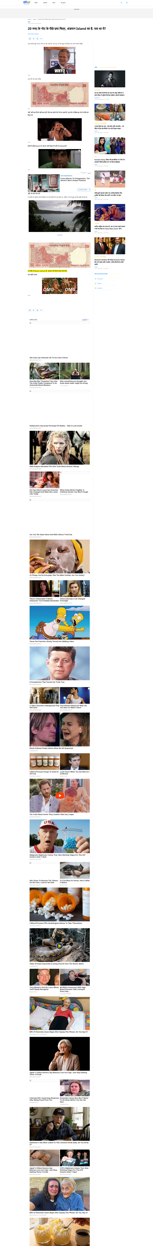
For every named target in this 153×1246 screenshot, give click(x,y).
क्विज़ (54, 3)
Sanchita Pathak (33, 34)
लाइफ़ (34, 19)
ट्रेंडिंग (36, 3)
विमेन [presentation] (95, 156)
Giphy (29, 75)
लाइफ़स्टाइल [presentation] (97, 90)
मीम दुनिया (63, 3)
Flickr (29, 108)
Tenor (29, 142)
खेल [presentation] (95, 190)
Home (29, 19)
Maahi (96, 131)
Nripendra (97, 97)
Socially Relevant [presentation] (100, 123)
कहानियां (45, 3)
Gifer (29, 169)
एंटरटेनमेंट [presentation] (96, 223)
